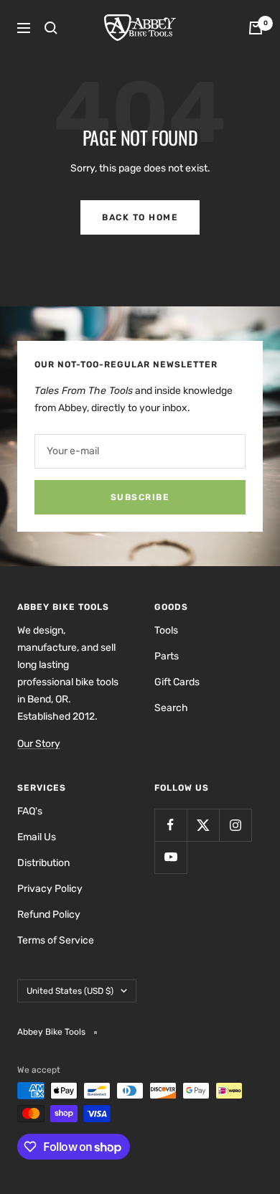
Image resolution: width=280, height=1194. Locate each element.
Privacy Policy (50, 889)
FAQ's (29, 811)
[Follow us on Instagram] (235, 825)
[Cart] (255, 28)
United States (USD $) (70, 991)
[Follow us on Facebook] (170, 825)
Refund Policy (48, 914)
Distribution (43, 863)
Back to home (140, 217)
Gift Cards (177, 682)
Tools (166, 630)
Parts (166, 656)
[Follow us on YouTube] (170, 857)
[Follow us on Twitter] (203, 825)
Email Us (36, 837)
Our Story (38, 744)
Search (171, 708)
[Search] (51, 28)
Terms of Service (55, 940)
